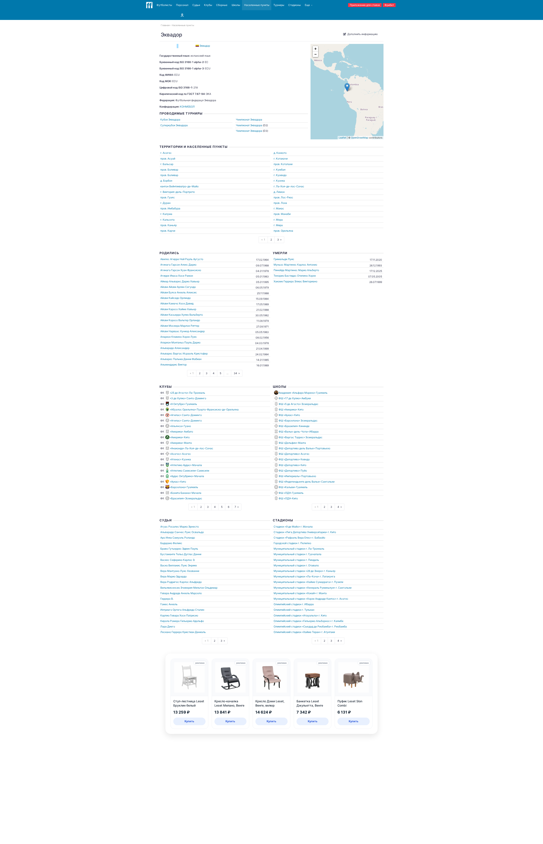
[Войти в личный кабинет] (182, 15)
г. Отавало (312, 565)
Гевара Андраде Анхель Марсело (181, 593)
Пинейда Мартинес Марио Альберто (296, 270)
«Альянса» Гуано (180, 426)
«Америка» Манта (181, 442)
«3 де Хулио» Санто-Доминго (188, 398)
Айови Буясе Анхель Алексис (178, 292)
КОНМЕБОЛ (187, 106)
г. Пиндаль (312, 559)
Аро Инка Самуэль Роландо (177, 537)
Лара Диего (167, 626)
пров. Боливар (169, 169)
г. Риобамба (339, 626)
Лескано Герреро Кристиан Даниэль (183, 632)
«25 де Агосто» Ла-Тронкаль (187, 392)
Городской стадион (285, 543)
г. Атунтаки (328, 632)
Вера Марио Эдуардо (173, 576)
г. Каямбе (337, 621)
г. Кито (332, 532)
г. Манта (321, 593)
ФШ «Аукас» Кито (289, 415)
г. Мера (278, 219)
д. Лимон (279, 191)
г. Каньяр (329, 570)
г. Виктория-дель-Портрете (177, 191)
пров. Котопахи (283, 164)
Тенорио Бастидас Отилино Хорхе (295, 275)
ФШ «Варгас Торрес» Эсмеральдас (300, 437)
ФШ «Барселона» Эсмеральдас (298, 420)
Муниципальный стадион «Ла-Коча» (296, 576)
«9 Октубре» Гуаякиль (183, 404)
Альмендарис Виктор (173, 364)
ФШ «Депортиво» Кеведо (294, 459)
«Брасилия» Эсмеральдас (186, 498)
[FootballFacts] (149, 5)
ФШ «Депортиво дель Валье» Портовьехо (304, 448)
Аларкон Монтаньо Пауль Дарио (180, 342)
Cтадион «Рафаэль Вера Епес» (293, 537)
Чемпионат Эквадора (249, 119)
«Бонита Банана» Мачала (185, 492)
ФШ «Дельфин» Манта (292, 442)
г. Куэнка (279, 180)
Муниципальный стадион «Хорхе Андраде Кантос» (305, 598)
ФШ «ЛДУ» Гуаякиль (291, 492)
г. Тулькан (308, 609)
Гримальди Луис (284, 259)
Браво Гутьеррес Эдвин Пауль (179, 548)
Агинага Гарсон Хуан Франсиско (180, 270)
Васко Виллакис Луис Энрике (178, 565)
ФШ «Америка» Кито (291, 409)
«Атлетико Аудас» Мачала (186, 465)
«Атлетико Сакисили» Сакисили (189, 470)
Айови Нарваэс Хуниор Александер (182, 331)
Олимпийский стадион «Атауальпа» (296, 615)
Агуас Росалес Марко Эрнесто (179, 526)
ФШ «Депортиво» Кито (292, 465)
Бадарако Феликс (171, 543)
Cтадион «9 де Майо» (287, 526)
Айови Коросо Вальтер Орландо (180, 320)
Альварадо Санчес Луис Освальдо (182, 532)
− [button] (315, 54)
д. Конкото (280, 152)
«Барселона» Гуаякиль (184, 487)
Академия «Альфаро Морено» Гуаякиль (303, 392)
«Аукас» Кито (178, 481)
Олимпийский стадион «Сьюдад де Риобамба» (302, 626)
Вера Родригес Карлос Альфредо (181, 582)
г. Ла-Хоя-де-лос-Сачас (289, 186)
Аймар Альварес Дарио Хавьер (179, 281)
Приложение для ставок (365, 5)
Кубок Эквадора (170, 119)
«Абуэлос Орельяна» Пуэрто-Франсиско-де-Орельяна (204, 409)
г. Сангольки (343, 587)
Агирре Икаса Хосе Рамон (176, 275)
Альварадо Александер (174, 348)
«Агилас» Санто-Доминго (186, 415)
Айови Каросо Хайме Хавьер (178, 309)
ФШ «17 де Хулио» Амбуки (295, 398)
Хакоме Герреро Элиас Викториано (295, 281)
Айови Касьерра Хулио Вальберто (181, 314)
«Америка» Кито (180, 437)
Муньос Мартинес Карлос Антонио (295, 264)
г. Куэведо (280, 175)
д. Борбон (166, 180)
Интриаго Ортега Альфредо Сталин (182, 609)
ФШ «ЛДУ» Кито (288, 498)
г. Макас (279, 208)
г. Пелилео (304, 543)
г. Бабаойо (318, 537)
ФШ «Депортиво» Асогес (294, 453)
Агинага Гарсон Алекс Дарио (178, 264)
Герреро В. (167, 598)
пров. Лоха (280, 202)
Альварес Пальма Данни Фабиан (181, 359)
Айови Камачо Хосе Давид (176, 303)
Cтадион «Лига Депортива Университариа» (300, 532)
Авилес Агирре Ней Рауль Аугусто (181, 259)
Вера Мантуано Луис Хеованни (179, 570)
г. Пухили (337, 582)
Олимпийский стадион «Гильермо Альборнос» (302, 621)
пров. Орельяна (283, 230)
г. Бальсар (166, 164)
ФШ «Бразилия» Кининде (294, 426)
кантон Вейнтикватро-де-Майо (179, 186)
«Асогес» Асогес (180, 453)
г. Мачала (307, 526)
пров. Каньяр (168, 225)
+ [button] (315, 48)
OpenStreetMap (359, 137)
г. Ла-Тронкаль (315, 548)
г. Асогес (166, 152)
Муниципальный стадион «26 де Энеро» (298, 570)
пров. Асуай (167, 158)
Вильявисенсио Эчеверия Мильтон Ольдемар (188, 587)
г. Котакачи (281, 158)
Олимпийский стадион (287, 604)
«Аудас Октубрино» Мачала (187, 476)
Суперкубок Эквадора (174, 125)
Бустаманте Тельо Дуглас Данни (180, 554)
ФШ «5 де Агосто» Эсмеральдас (298, 404)
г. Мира (278, 225)
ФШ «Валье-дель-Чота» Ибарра (299, 431)
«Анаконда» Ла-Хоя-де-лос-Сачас (191, 448)
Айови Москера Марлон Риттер (179, 325)
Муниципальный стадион (289, 548)
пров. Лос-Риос (283, 197)
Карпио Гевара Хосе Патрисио (179, 615)
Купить (189, 721)
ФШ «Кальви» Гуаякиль (293, 487)
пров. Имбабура (170, 208)
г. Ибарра (308, 604)
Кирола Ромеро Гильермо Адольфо (182, 621)
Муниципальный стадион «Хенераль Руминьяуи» (304, 587)
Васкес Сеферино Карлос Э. (177, 559)
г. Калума (166, 214)
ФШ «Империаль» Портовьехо (297, 476)
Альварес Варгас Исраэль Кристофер (184, 353)
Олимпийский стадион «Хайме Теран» (297, 632)
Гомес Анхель (169, 604)
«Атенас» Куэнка (180, 459)
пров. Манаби (282, 214)
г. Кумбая (279, 169)
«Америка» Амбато (181, 431)
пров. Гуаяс (167, 197)
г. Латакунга (327, 576)
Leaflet (342, 137)
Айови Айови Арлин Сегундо (178, 286)
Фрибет (389, 5)
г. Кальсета (167, 219)
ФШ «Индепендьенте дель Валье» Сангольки (306, 481)
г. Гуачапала (313, 554)
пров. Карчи (167, 230)
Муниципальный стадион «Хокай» (295, 593)
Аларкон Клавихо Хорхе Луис (178, 336)
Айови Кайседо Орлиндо (175, 298)
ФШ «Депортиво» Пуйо (293, 470)
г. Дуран (165, 202)
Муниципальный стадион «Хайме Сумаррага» (302, 582)
